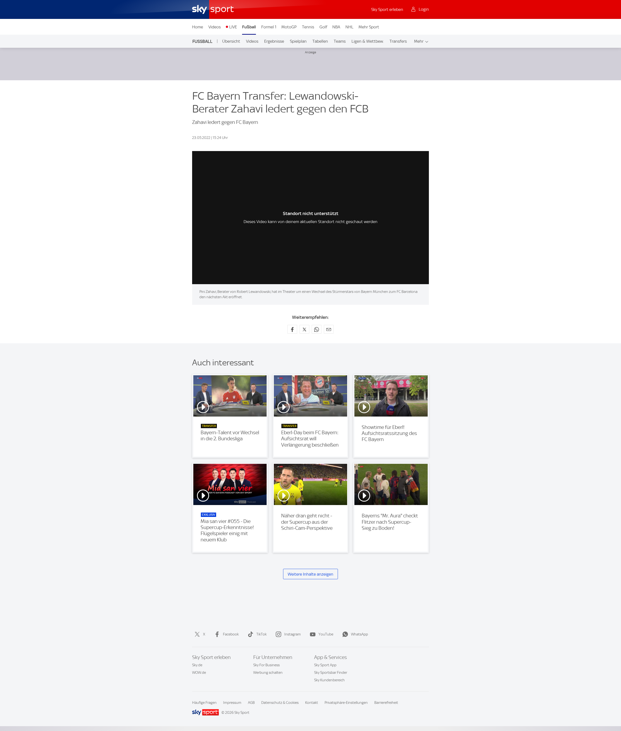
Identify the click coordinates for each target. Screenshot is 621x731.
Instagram (292, 634)
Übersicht (231, 41)
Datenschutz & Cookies (280, 702)
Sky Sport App (325, 665)
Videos (214, 26)
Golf (323, 26)
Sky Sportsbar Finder (330, 672)
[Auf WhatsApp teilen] (316, 329)
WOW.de (199, 672)
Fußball (249, 26)
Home (197, 26)
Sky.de (197, 665)
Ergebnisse (274, 41)
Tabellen (320, 41)
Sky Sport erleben (387, 9)
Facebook (231, 634)
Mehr (419, 41)
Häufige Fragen (204, 702)
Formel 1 (268, 26)
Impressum (232, 702)
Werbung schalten (268, 672)
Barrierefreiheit (386, 702)
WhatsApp (359, 634)
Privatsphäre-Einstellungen (346, 702)
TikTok (261, 634)
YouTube (326, 634)
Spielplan (298, 41)
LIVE (233, 26)
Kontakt (311, 702)
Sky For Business (266, 665)
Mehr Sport (369, 26)
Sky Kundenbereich (329, 680)
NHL (349, 26)
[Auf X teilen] (304, 329)
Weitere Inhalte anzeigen (310, 574)
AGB (251, 702)
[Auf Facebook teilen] (292, 329)
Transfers (398, 41)
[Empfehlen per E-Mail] (329, 329)
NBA (336, 26)
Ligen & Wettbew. (367, 41)
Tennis (308, 26)
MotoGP (289, 26)
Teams (340, 41)
